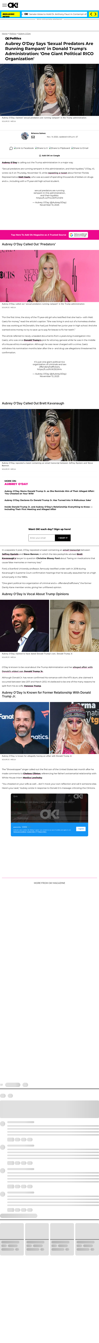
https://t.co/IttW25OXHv (49, 369)
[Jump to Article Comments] (11, 148)
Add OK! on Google (51, 155)
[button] (5, 5)
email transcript (71, 550)
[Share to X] (41, 148)
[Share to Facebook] (24, 148)
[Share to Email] (79, 148)
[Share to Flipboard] (59, 148)
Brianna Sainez (38, 133)
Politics (13, 33)
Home (4, 33)
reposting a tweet (57, 173)
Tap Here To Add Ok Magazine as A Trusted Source (38, 235)
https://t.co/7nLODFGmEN (49, 198)
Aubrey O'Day (24, 33)
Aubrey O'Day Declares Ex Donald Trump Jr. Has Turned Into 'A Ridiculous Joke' (48, 500)
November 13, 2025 (49, 205)
